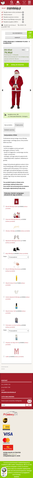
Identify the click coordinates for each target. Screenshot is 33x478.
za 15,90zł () (15, 284)
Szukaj (12, 4)
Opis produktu (8, 125)
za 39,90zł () (17, 343)
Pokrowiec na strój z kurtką (13, 325)
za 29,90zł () (16, 207)
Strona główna (2, 2)
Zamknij (16, 476)
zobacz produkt (10, 221)
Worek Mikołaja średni (12, 206)
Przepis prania (19, 125)
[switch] (4, 475)
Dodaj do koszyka (30, 36)
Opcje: (5, 256)
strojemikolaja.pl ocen (11, 456)
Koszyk (24, 4)
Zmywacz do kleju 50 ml (12, 342)
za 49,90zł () (17, 253)
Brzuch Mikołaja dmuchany (13, 269)
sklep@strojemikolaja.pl (10, 25)
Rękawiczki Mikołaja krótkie (13, 240)
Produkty (18, 4)
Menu (29, 4)
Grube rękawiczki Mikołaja (13, 297)
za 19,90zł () (16, 241)
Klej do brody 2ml (10, 283)
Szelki (7, 356)
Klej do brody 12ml (11, 311)
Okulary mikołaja (10, 231)
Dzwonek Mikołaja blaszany (13, 219)
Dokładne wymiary (9, 130)
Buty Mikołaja (9, 253)
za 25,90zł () (18, 231)
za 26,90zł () (16, 220)
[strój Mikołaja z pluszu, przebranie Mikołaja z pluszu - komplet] (16, 89)
